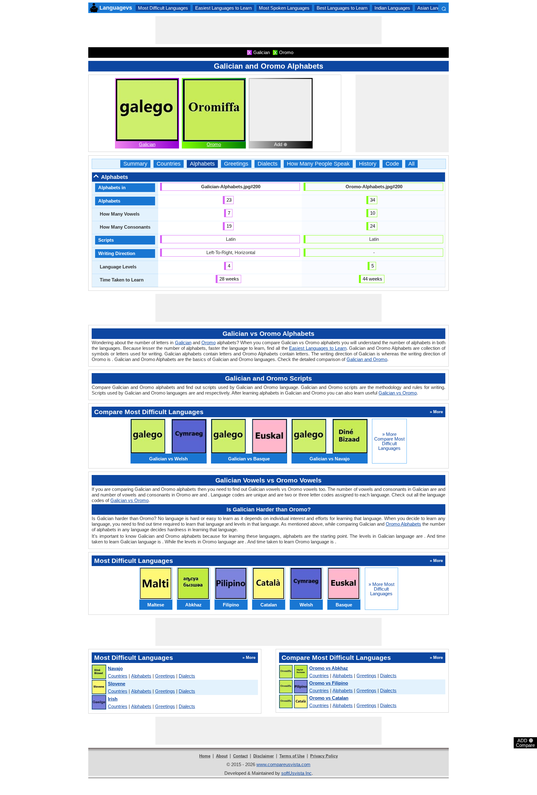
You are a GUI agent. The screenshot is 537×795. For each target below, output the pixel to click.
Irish (112, 698)
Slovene (116, 683)
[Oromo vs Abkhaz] (293, 672)
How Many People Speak (318, 164)
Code (392, 164)
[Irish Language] (99, 702)
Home (204, 756)
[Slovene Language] (99, 687)
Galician (147, 144)
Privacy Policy (324, 756)
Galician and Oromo (367, 359)
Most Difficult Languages (163, 8)
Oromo (214, 144)
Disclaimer (263, 756)
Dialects (268, 164)
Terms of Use (292, 756)
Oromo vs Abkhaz (328, 668)
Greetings (236, 164)
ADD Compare (525, 742)
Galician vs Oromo (398, 392)
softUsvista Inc (296, 773)
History (367, 164)
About (221, 756)
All (411, 164)
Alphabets (202, 164)
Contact (240, 756)
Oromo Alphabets (403, 524)
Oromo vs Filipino (328, 683)
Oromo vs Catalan (328, 698)
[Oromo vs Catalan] (293, 702)
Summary (135, 164)
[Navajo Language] (99, 672)
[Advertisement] (268, 30)
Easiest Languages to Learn (223, 8)
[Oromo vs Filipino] (293, 687)
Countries (169, 164)
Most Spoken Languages (284, 8)
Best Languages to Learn (342, 8)
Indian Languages (392, 8)
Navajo (115, 668)
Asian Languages (434, 8)
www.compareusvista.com (283, 764)
